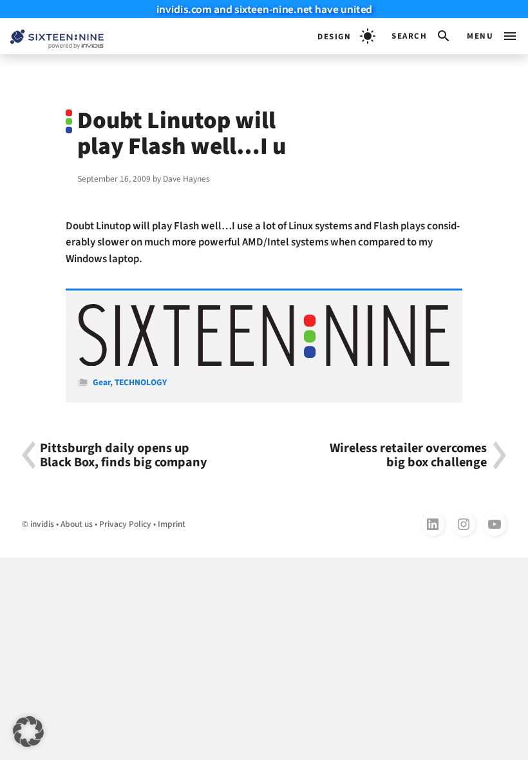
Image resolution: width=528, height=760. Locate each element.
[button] (421, 36)
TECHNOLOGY (141, 382)
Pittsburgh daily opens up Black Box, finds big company (123, 455)
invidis (42, 524)
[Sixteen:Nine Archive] (264, 363)
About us (77, 524)
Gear (101, 382)
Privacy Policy (125, 524)
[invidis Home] (52, 36)
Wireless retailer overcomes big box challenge (408, 455)
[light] (346, 36)
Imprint (171, 524)
